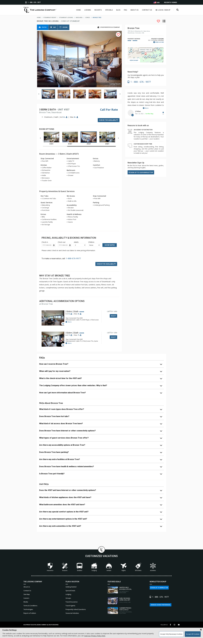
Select (113, 316)
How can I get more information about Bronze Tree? (62, 393)
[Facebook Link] (170, 625)
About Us (135, 10)
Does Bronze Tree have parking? (54, 452)
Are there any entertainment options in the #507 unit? (63, 519)
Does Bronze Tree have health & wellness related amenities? (66, 466)
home (39, 17)
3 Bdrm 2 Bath (71, 333)
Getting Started (71, 587)
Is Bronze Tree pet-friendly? (51, 474)
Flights (124, 570)
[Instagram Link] (174, 625)
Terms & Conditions (30, 606)
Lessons (64, 570)
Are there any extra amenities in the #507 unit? (60, 526)
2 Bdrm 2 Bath (71, 311)
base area (79, 17)
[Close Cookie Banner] (200, 629)
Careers (26, 598)
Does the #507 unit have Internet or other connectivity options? (67, 490)
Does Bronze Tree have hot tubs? (54, 416)
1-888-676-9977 (73, 258)
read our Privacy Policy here (94, 636)
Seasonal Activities (72, 613)
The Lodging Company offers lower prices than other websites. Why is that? (73, 385)
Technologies (28, 609)
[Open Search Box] (178, 10)
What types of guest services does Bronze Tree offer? (64, 438)
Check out (61, 242)
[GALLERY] (53, 318)
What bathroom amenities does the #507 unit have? (62, 504)
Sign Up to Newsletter (160, 587)
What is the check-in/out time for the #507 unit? (60, 378)
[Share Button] (179, 625)
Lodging (87, 10)
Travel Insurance (72, 602)
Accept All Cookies (192, 634)
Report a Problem (29, 613)
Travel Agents (70, 606)
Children (91, 242)
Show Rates (110, 245)
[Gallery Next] (120, 93)
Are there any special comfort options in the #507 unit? (63, 512)
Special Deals (70, 591)
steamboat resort (49, 17)
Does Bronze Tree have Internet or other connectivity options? (67, 431)
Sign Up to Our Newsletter (141, 172)
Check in (45, 242)
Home (78, 10)
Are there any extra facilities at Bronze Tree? (59, 459)
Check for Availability (108, 120)
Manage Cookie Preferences (160, 605)
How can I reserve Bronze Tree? (53, 364)
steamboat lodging (66, 17)
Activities (153, 570)
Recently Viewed (170, 2)
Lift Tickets (138, 570)
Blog (118, 10)
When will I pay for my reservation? (54, 371)
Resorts (98, 10)
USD (158, 2)
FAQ (125, 10)
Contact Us (147, 10)
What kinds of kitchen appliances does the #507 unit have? (65, 497)
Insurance (50, 570)
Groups (68, 598)
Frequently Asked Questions (76, 609)
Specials (109, 10)
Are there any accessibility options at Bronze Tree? (62, 445)
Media (25, 602)
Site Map (26, 594)
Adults (76, 242)
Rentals (109, 570)
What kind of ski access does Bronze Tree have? (61, 423)
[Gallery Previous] (39, 93)
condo (87, 17)
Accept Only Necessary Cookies (171, 634)
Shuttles (79, 570)
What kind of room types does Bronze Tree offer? (61, 409)
